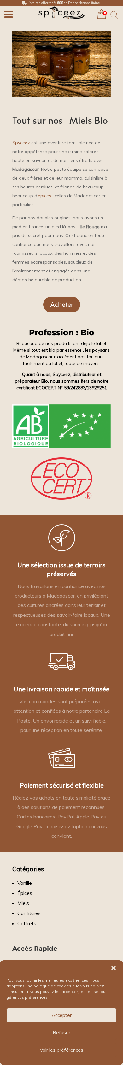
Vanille (24, 883)
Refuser (61, 1033)
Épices (24, 893)
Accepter (62, 1015)
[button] (113, 968)
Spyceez (21, 143)
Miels (23, 903)
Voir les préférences (61, 1050)
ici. (26, 991)
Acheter (61, 304)
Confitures (29, 913)
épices (44, 196)
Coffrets (26, 923)
